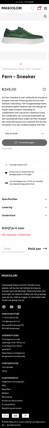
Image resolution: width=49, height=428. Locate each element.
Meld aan (34, 249)
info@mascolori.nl (11, 321)
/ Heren (20, 69)
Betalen (5, 393)
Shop (4, 371)
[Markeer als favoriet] (44, 89)
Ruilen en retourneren (12, 400)
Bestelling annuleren (12, 408)
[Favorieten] (32, 8)
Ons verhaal (7, 367)
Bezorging (7, 397)
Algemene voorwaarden (13, 381)
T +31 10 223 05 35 (10, 317)
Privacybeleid (8, 404)
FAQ (4, 385)
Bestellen (6, 389)
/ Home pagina (9, 69)
